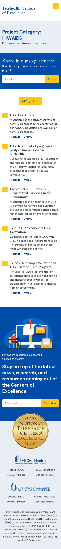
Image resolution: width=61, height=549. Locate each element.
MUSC (27, 180)
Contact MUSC (45, 475)
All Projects (29, 101)
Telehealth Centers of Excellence (18, 10)
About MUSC (16, 469)
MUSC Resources (44, 469)
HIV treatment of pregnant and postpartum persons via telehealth (33, 150)
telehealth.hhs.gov (12, 359)
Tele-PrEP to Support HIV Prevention (30, 230)
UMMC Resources (44, 496)
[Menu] (56, 6)
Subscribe (50, 403)
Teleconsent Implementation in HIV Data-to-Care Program (33, 265)
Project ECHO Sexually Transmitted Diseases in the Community (30, 193)
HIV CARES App (24, 115)
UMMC (28, 137)
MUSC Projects (16, 475)
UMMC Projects (16, 501)
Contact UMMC (44, 501)
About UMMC (16, 496)
